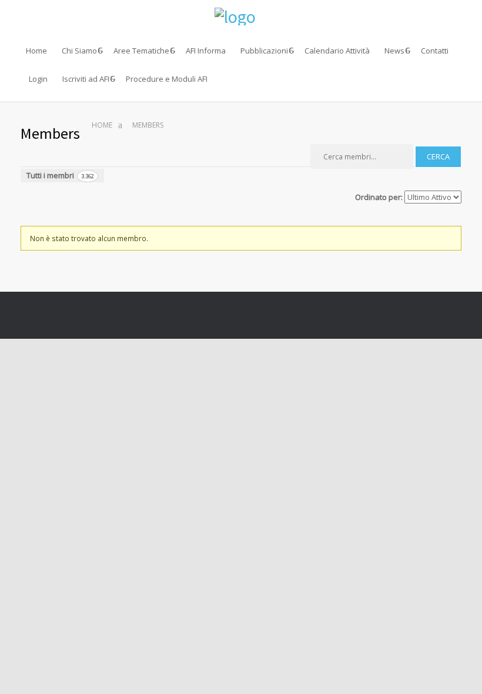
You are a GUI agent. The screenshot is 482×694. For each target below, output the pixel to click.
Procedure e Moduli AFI (166, 79)
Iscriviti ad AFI (85, 79)
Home (36, 50)
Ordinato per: (379, 197)
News (394, 50)
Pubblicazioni (264, 50)
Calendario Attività (337, 50)
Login (38, 79)
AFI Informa (206, 50)
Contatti (434, 50)
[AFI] (241, 16)
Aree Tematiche (141, 50)
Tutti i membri (60, 175)
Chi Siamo (79, 50)
